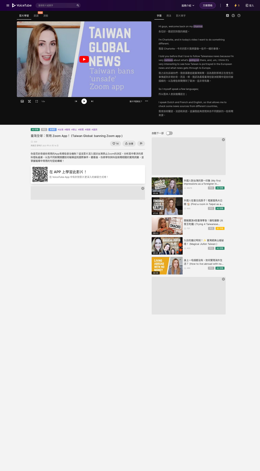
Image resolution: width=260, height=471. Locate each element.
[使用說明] (239, 15)
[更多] (147, 101)
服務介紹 (186, 5)
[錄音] (237, 28)
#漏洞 (94, 129)
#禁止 (74, 129)
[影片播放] (84, 59)
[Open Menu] (8, 5)
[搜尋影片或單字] (77, 5)
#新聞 (81, 129)
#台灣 (60, 129)
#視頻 (87, 129)
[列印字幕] (233, 15)
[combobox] (55, 5)
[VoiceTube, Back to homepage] (22, 5)
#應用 (67, 129)
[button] (227, 16)
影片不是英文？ (136, 101)
